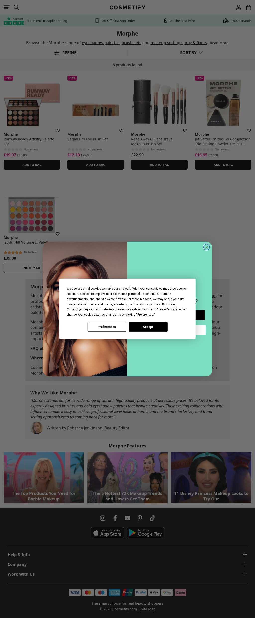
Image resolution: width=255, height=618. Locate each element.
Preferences (107, 327)
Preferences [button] (145, 314)
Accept (148, 327)
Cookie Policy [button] (165, 309)
